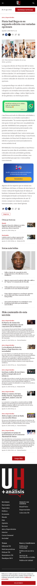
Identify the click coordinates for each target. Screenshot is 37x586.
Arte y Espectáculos (8, 17)
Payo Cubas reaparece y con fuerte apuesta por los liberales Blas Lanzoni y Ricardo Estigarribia (18, 295)
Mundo (4, 223)
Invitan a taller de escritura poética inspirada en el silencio (13, 374)
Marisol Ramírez (21, 340)
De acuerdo (18, 583)
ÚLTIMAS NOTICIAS (25, 10)
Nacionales (5, 235)
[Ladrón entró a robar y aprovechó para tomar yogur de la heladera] (31, 237)
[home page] (18, 3)
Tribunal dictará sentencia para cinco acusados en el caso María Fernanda (16, 287)
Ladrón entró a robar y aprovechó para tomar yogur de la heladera (13, 238)
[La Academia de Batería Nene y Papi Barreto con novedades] (31, 347)
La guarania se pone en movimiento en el (13, 435)
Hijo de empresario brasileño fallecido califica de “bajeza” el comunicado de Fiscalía (19, 281)
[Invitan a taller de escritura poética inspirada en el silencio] (31, 371)
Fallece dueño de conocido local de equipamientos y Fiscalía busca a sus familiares (16, 274)
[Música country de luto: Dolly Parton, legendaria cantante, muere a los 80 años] (31, 393)
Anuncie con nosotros (24, 503)
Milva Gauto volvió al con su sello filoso (13, 417)
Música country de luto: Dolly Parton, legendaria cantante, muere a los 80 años (12, 397)
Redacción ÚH (21, 241)
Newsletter (18, 179)
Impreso (6, 214)
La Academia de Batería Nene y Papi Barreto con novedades (12, 349)
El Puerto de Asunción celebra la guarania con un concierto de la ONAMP (12, 325)
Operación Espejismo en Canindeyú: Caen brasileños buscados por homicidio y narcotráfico (18, 303)
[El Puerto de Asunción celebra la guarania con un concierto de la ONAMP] (31, 322)
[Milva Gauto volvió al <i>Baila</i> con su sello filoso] (31, 415)
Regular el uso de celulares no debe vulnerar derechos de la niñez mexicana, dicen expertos (13, 226)
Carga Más (18, 458)
